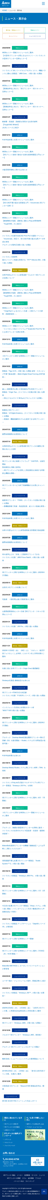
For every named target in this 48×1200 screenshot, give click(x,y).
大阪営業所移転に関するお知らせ (14, 169)
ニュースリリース (35, 36)
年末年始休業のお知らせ (11, 755)
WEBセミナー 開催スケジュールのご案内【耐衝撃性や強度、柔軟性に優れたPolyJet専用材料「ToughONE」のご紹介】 (21, 220)
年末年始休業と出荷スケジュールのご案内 (18, 139)
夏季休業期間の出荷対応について (14, 434)
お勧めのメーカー (9, 1130)
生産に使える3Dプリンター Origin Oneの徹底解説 (21, 668)
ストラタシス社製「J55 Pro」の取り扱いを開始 (20, 626)
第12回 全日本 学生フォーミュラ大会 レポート (19, 1101)
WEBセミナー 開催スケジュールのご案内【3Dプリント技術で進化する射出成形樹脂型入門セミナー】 (23, 154)
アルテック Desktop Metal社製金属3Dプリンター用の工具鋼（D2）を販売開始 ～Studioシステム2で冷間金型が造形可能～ (23, 740)
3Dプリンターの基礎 (13, 1178)
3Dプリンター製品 (9, 1175)
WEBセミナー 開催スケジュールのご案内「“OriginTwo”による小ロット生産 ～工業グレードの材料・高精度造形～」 (22, 311)
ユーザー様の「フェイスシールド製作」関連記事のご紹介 (24, 981)
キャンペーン (13, 36)
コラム (24, 1178)
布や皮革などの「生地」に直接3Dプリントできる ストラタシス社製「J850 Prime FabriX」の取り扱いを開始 (23, 557)
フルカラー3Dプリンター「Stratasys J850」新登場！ (22, 1035)
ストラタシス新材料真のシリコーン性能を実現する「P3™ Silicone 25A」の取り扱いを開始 (24, 260)
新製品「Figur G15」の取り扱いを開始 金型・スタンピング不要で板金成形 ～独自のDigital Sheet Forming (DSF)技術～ (23, 374)
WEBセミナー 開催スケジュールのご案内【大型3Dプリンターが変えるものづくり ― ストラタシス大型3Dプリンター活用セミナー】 (23, 55)
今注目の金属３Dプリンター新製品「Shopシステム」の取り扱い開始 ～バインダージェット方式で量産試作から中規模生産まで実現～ (24, 908)
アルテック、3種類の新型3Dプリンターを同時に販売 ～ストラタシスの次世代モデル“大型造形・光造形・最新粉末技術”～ (23, 830)
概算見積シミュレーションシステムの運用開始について (23, 1059)
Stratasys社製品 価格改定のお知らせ (16, 680)
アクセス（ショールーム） (35, 1127)
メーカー (20, 1175)
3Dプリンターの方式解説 (12, 1127)
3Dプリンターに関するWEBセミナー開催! (18, 938)
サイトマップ (30, 1181)
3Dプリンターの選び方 (11, 1124)
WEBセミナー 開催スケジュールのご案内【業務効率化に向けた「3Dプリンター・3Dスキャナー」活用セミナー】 (23, 88)
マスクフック (8, 1142)
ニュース (42, 1175)
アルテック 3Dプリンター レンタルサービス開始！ (21, 1047)
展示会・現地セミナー (13, 30)
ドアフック (7, 1139)
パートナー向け (19, 1181)
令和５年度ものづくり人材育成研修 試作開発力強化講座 (23, 530)
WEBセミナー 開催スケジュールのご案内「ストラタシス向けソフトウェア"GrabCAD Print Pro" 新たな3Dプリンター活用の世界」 (23, 329)
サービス (34, 1175)
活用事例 (27, 1175)
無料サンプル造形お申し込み (35, 1124)
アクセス (38, 1178)
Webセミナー (35, 30)
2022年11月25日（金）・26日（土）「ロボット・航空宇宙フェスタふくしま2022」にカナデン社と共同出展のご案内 (23, 653)
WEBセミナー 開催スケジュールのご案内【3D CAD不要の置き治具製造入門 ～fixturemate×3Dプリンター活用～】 (23, 202)
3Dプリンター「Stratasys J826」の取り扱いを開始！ (22, 1023)
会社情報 (31, 1178)
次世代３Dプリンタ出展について (14, 587)
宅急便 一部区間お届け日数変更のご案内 (18, 599)
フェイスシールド (9, 1145)
